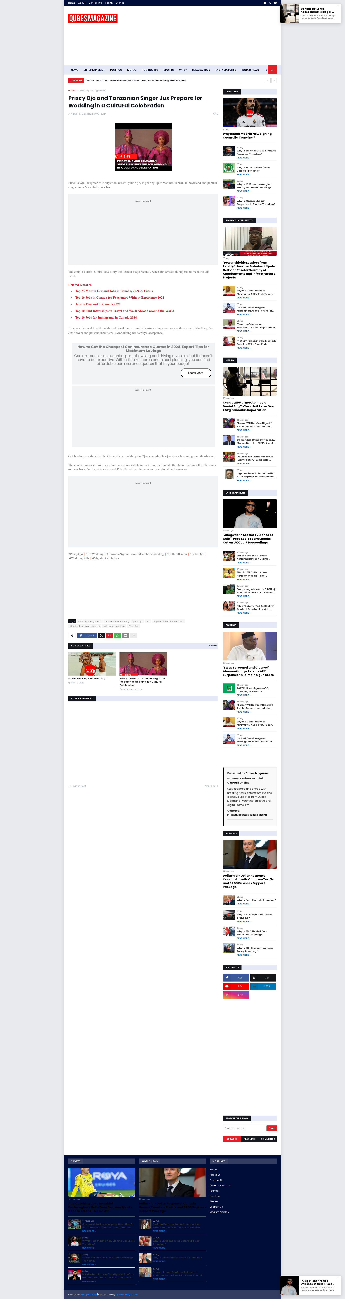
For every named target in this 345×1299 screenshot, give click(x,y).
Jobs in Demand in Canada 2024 (97, 304)
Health (109, 2)
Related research (80, 285)
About (82, 2)
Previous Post (78, 786)
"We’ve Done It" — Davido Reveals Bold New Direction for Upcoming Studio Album (136, 80)
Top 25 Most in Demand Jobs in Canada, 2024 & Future (114, 291)
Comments (268, 1139)
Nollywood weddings (114, 626)
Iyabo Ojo (137, 621)
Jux (148, 621)
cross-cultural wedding (117, 621)
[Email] (125, 635)
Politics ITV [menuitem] (150, 70)
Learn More (196, 373)
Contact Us (95, 2)
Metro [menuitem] (131, 70)
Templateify (88, 1294)
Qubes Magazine (257, 773)
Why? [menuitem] (183, 70)
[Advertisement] (211, 35)
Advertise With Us (220, 1185)
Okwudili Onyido (238, 782)
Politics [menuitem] (116, 70)
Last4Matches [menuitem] (225, 70)
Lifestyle (215, 1196)
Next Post (211, 786)
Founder (214, 1190)
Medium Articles (219, 1212)
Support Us (216, 1206)
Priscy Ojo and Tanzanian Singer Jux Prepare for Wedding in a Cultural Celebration (142, 682)
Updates (231, 1139)
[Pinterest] (109, 635)
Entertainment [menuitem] (94, 70)
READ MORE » (243, 157)
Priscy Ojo (133, 626)
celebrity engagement (92, 90)
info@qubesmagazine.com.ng (247, 815)
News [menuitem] (74, 70)
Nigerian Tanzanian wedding (85, 626)
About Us (215, 1174)
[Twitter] (101, 635)
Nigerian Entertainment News (168, 621)
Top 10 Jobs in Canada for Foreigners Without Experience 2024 (119, 297)
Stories (120, 2)
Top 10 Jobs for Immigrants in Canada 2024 (106, 317)
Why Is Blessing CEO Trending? (87, 678)
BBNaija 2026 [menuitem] (201, 70)
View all (212, 645)
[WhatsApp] (117, 635)
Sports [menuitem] (169, 70)
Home (71, 2)
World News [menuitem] (250, 70)
